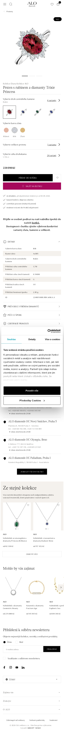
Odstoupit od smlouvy (15, 720)
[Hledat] (11, 4)
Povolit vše (32, 390)
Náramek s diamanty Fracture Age (34, 606)
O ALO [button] (6, 710)
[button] (32, 242)
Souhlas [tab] (11, 339)
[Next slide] (61, 587)
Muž (21, 641)
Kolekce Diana (9, 83)
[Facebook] (4, 667)
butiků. (36, 222)
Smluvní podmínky (37, 720)
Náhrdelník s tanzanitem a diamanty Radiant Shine (44, 539)
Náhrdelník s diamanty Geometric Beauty (12, 606)
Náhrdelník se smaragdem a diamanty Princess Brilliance (15, 539)
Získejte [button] (7, 701)
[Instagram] (10, 667)
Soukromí (53, 720)
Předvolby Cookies (30, 400)
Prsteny (10, 11)
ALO (57, 19)
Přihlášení (52, 649)
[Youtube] (16, 667)
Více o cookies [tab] (52, 339)
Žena (9, 641)
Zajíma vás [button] (8, 693)
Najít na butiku (34, 186)
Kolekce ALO (22, 83)
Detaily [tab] (32, 339)
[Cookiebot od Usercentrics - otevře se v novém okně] (48, 331)
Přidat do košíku (28, 177)
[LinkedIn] (23, 667)
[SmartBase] (34, 728)
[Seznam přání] (52, 4)
